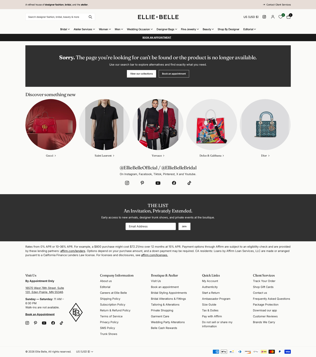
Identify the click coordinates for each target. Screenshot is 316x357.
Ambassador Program (216, 298)
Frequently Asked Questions (271, 298)
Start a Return (211, 292)
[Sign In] (273, 17)
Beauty (207, 29)
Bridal (63, 29)
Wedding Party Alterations (168, 322)
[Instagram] (127, 183)
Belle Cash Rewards (164, 328)
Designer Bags (165, 29)
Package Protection (266, 304)
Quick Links (211, 275)
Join (184, 226)
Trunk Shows (108, 334)
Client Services (264, 275)
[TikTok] (189, 183)
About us (106, 281)
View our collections (141, 73)
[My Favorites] (280, 17)
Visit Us (156, 281)
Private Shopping (162, 310)
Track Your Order (264, 281)
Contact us (260, 292)
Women (103, 29)
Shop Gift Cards (263, 287)
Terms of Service (111, 316)
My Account (210, 281)
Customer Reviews (265, 316)
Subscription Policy (112, 304)
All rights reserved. (59, 351)
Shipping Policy (110, 298)
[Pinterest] (142, 183)
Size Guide (209, 304)
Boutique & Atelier (164, 275)
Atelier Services (83, 29)
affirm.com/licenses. (154, 255)
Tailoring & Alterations (165, 304)
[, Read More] (265, 17)
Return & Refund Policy (115, 310)
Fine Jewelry (188, 29)
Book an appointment (174, 73)
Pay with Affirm (212, 316)
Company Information (117, 275)
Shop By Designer (228, 29)
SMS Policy (107, 328)
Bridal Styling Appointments (169, 292)
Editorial (248, 29)
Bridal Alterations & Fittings (168, 298)
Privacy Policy (109, 322)
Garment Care (160, 316)
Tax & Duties (210, 310)
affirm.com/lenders (72, 251)
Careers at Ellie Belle (113, 292)
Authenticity (210, 287)
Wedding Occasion (138, 29)
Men (117, 29)
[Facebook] (174, 183)
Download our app (265, 310)
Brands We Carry (264, 322)
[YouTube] (158, 183)
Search (90, 17)
